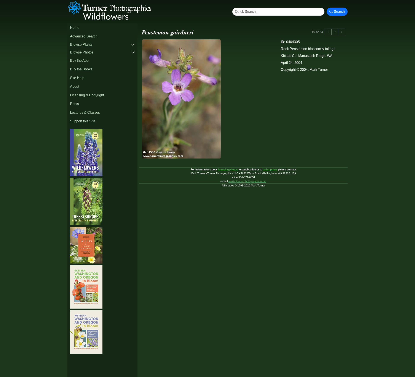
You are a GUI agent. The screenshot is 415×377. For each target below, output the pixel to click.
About (74, 86)
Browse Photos (81, 52)
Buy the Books (81, 69)
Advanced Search (83, 36)
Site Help (77, 78)
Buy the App (79, 60)
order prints (270, 169)
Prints (74, 104)
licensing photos (228, 169)
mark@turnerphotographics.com (247, 181)
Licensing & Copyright (87, 95)
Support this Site (82, 121)
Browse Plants (81, 44)
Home (74, 27)
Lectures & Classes (85, 112)
